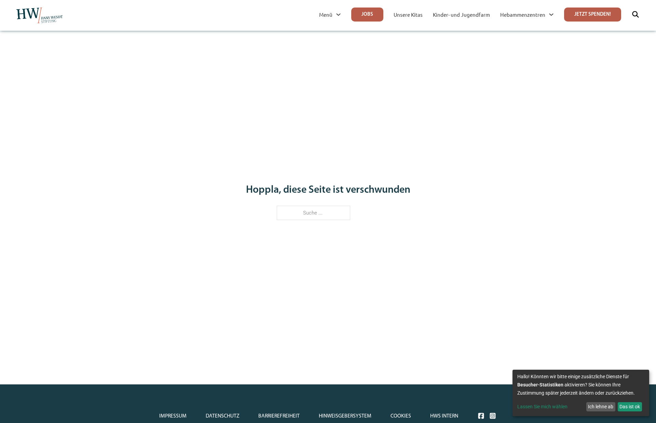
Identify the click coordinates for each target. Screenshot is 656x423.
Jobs (367, 14)
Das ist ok (629, 406)
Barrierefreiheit (279, 416)
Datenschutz (223, 416)
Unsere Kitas (408, 14)
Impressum (173, 416)
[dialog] (580, 393)
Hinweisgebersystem (345, 416)
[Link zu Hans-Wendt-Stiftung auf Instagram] (493, 416)
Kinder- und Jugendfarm (461, 14)
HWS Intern (444, 416)
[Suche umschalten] (635, 14)
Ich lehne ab (600, 406)
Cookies (401, 416)
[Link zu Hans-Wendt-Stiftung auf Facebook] (481, 416)
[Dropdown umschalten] (338, 14)
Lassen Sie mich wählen (542, 406)
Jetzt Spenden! (592, 14)
